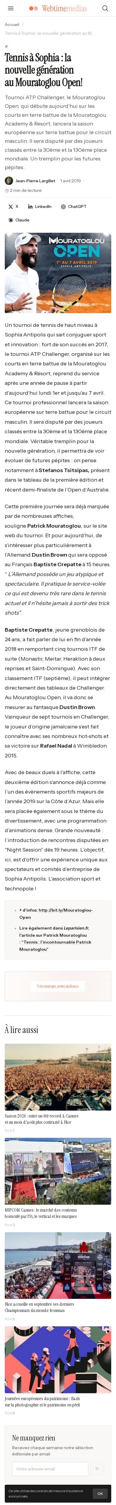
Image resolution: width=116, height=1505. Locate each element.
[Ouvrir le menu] (11, 8)
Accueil (12, 24)
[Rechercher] (105, 8)
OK (100, 1493)
